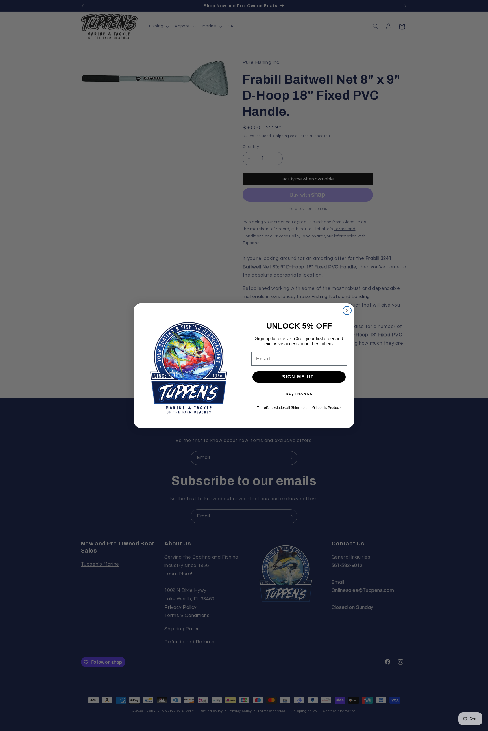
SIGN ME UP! (299, 376)
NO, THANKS (299, 394)
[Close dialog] (347, 310)
